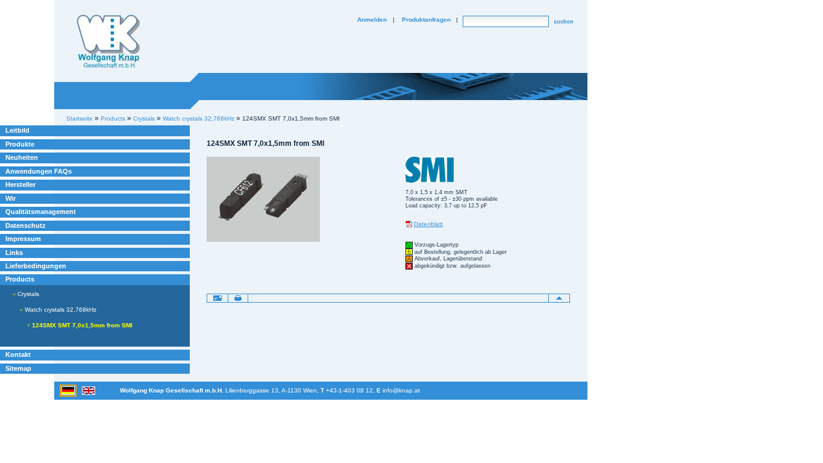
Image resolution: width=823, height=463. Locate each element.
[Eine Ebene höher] (559, 298)
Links (14, 252)
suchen (564, 22)
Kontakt (18, 354)
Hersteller (20, 184)
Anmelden (372, 19)
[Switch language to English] (88, 389)
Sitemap (18, 368)
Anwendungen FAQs (38, 171)
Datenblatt (428, 224)
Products (19, 279)
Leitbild (17, 130)
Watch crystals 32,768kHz (198, 118)
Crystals (27, 294)
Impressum (23, 238)
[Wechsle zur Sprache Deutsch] (69, 389)
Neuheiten (21, 157)
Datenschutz (25, 225)
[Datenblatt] (408, 224)
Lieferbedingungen (35, 265)
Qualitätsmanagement (40, 211)
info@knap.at (401, 390)
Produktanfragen (426, 19)
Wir (10, 198)
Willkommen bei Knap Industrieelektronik (108, 41)
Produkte (19, 144)
